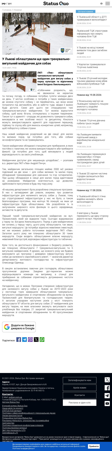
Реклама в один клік (80, 402)
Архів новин (79, 387)
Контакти (80, 395)
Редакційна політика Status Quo (17, 418)
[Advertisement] (37, 354)
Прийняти (94, 446)
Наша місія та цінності (12, 408)
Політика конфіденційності (23, 448)
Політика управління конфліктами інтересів (22, 425)
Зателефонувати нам (79, 380)
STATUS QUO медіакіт (12, 411)
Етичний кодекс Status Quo (14, 406)
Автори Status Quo (11, 402)
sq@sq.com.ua (15, 397)
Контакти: (7, 394)
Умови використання (12, 415)
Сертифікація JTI (10, 433)
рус (10, 3)
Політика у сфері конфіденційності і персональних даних (28, 413)
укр (4, 3)
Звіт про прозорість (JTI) (14, 430)
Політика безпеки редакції (14, 428)
